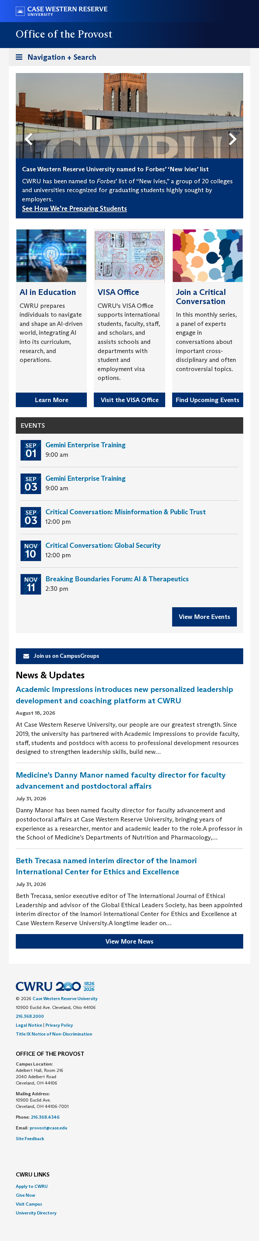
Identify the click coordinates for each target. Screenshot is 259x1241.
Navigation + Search (54, 59)
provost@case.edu (48, 1128)
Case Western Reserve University (65, 998)
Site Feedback (30, 1138)
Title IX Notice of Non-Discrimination (54, 1034)
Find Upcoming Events (207, 400)
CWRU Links (33, 1175)
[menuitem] (129, 1186)
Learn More (51, 400)
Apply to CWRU (32, 1186)
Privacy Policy (59, 1025)
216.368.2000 (30, 1016)
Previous (30, 128)
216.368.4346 (45, 1117)
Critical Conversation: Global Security (103, 545)
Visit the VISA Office (130, 400)
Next (234, 128)
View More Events (204, 616)
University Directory (36, 1213)
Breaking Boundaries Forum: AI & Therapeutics (117, 579)
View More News (129, 941)
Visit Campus (29, 1204)
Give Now (25, 1195)
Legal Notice (29, 1025)
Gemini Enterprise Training (85, 445)
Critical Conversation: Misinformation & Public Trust (125, 512)
